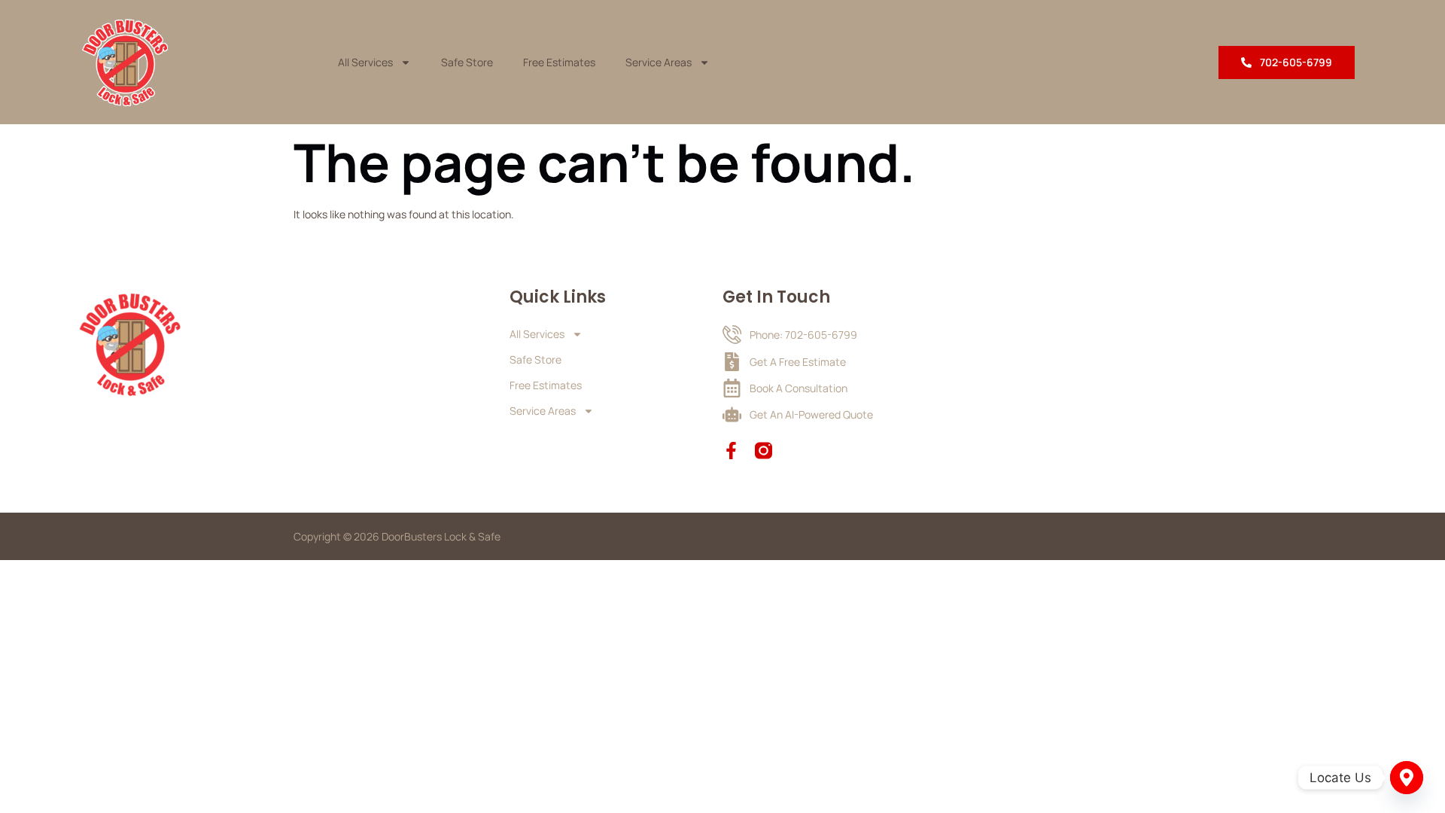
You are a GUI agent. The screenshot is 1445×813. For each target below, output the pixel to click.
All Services (365, 62)
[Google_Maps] (1406, 777)
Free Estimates (559, 62)
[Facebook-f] (731, 450)
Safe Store (467, 62)
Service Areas (658, 62)
